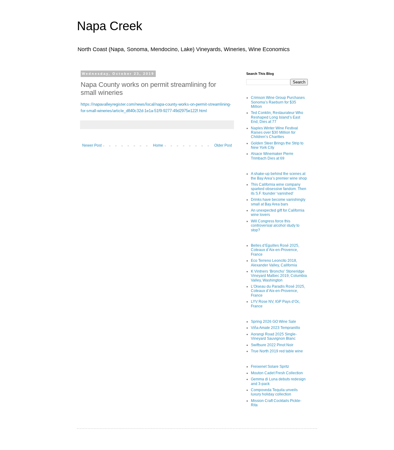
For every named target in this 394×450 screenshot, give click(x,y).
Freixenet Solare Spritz (270, 366)
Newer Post (92, 145)
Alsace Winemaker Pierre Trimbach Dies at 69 (272, 156)
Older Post (223, 145)
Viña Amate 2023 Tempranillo (275, 328)
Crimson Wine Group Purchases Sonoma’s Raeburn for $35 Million (278, 102)
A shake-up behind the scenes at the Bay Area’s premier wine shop (279, 176)
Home (158, 145)
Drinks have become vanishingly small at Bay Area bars (278, 201)
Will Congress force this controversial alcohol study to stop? (275, 225)
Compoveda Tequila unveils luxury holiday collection (274, 392)
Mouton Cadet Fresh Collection (277, 373)
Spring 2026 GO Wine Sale (273, 321)
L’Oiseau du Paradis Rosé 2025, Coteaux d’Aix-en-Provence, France (278, 291)
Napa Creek (109, 26)
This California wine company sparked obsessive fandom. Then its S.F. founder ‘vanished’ (278, 189)
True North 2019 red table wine (277, 351)
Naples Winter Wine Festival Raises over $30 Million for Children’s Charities (274, 132)
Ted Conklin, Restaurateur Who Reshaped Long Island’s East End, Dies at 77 (277, 117)
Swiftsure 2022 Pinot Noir (272, 345)
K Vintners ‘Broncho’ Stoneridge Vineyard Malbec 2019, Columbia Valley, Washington (279, 275)
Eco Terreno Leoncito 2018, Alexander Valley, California (274, 262)
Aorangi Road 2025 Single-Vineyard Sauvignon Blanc (274, 336)
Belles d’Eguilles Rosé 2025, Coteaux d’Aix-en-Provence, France (275, 250)
